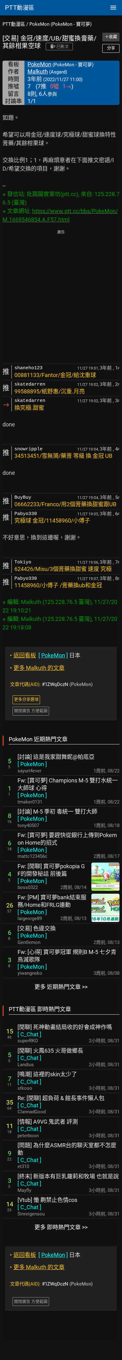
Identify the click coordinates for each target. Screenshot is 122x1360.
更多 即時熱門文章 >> (61, 1227)
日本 (45, 655)
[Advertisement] (61, 297)
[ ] (32, 764)
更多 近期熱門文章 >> (61, 987)
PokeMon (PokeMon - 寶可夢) (60, 24)
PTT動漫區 (14, 24)
